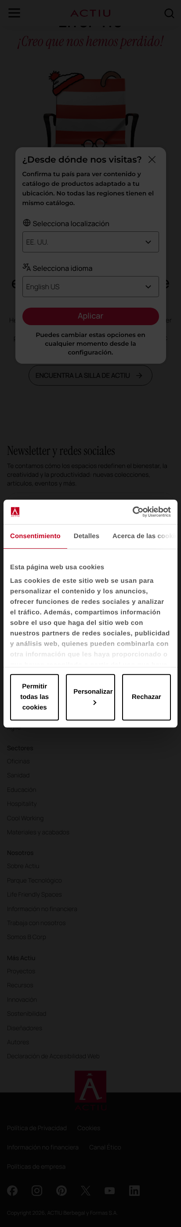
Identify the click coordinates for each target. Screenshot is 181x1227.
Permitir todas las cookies (34, 697)
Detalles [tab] (86, 536)
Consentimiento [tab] (35, 536)
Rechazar (146, 697)
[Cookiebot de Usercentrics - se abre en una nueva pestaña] (132, 512)
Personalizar (92, 691)
